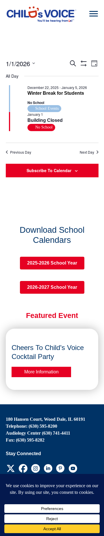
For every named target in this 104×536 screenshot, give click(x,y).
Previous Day (20, 152)
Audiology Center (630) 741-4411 (38, 433)
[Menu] (93, 14)
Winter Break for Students (55, 93)
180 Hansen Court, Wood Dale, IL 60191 (45, 419)
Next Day (87, 152)
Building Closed (45, 120)
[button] (10, 468)
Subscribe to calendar (49, 170)
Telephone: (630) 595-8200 (31, 426)
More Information (41, 371)
